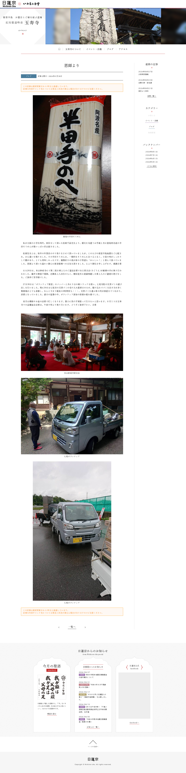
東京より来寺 (143, 91)
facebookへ (134, 722)
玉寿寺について (73, 49)
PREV (59, 627)
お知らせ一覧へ (93, 727)
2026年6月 (150, 158)
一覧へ (72, 627)
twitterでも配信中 (48, 708)
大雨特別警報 (143, 74)
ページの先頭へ (93, 746)
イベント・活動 (94, 49)
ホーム (59, 49)
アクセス (123, 49)
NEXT (85, 627)
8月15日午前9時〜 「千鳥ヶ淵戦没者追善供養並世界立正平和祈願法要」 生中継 (93, 709)
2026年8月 (150, 151)
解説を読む (52, 714)
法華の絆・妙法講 (145, 83)
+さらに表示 (152, 166)
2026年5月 (150, 162)
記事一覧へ (152, 96)
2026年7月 (150, 155)
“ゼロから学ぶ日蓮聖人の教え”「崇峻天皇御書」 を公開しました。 (93, 697)
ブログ (110, 49)
